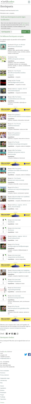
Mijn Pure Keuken (17, 97)
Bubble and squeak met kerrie (16, 59)
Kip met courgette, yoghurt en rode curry (19, 272)
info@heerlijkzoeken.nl (5, 358)
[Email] (15, 333)
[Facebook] (7, 333)
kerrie (17, 10)
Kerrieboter (11, 222)
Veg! (16, 57)
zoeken (8, 1)
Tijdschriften (3, 399)
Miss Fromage (16, 80)
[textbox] (13, 31)
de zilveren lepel (16, 220)
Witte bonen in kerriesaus (15, 46)
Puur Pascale (16, 142)
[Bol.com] (15, 111)
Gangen (2, 394)
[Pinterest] (12, 333)
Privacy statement (4, 375)
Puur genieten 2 (16, 114)
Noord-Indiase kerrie (14, 238)
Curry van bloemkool (13, 135)
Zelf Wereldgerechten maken (16, 82)
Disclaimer (2, 373)
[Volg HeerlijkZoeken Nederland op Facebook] (29, 354)
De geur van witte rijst (20, 44)
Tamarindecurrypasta (14, 91)
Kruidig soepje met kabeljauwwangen (18, 246)
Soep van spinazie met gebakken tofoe (18, 308)
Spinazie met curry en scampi (16, 180)
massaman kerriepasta (14, 328)
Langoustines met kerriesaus (16, 257)
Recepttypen (3, 392)
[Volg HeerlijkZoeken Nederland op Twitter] (25, 354)
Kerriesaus (11, 230)
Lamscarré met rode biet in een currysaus (19, 116)
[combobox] (11, 31)
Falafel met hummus (13, 126)
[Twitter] (9, 333)
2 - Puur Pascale (17, 71)
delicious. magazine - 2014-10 (20, 88)
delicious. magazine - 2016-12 (20, 205)
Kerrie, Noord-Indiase (14, 207)
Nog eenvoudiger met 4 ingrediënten (21, 196)
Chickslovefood (17, 287)
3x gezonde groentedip (14, 289)
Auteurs (2, 386)
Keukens (2, 390)
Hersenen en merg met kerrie (16, 298)
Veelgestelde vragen (5, 378)
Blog (1, 382)
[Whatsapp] (18, 333)
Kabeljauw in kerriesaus (14, 281)
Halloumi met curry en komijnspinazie (18, 189)
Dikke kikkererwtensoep (15, 198)
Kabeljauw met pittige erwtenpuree (17, 144)
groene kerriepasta (4, 328)
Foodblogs (2, 397)
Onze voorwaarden (4, 370)
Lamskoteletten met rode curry (16, 99)
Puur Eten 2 (15, 187)
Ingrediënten (3, 388)
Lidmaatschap (3, 380)
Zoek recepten (25, 32)
